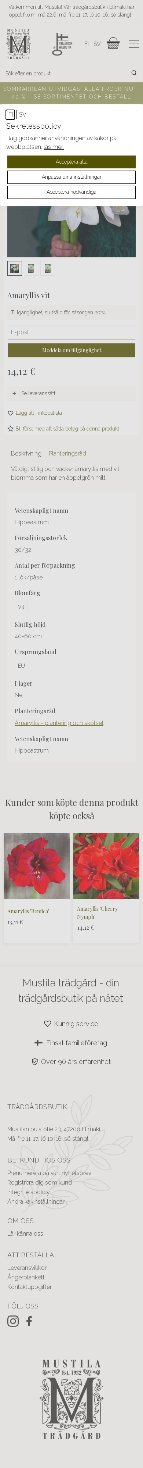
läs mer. (54, 146)
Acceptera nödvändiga (71, 192)
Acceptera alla (72, 162)
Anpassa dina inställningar (72, 177)
